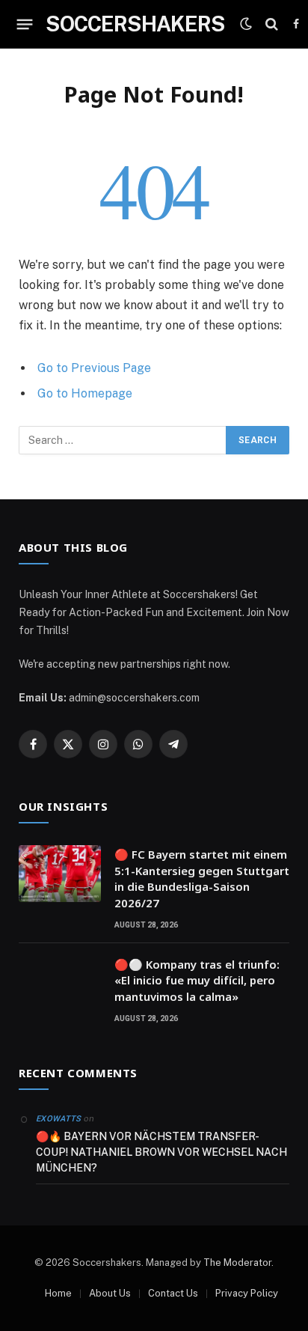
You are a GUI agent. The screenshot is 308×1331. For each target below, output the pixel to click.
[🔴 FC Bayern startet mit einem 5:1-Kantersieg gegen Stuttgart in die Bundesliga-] (60, 873)
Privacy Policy (246, 1293)
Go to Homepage (84, 393)
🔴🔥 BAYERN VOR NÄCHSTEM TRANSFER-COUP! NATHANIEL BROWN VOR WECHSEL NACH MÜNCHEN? (161, 1152)
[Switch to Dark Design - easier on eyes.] (246, 24)
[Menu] (25, 23)
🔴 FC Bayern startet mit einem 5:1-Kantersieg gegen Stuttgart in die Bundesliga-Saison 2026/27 (201, 878)
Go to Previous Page (94, 368)
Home (58, 1293)
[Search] (271, 24)
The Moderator (237, 1262)
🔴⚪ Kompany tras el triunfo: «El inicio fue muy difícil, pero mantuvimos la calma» (197, 980)
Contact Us (173, 1293)
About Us (110, 1293)
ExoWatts (58, 1119)
